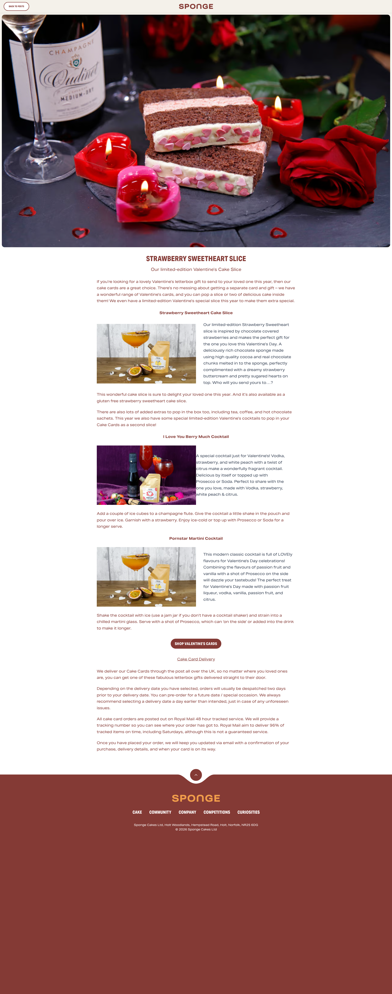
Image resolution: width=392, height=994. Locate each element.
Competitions (217, 812)
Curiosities (248, 812)
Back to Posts (16, 6)
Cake (137, 812)
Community (160, 812)
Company (187, 812)
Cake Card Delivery (196, 659)
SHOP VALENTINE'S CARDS (196, 643)
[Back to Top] (196, 775)
